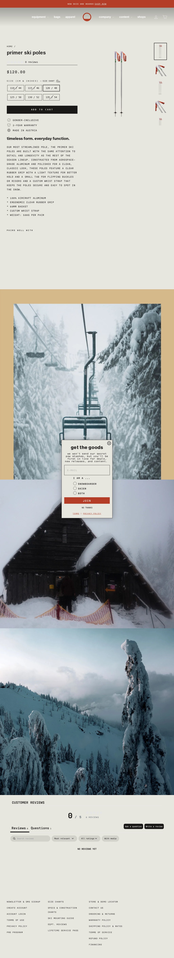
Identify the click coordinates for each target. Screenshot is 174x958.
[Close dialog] (109, 443)
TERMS (76, 513)
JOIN (87, 500)
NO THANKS (87, 507)
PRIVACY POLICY (92, 513)
